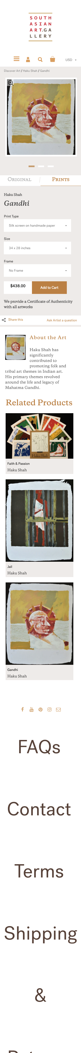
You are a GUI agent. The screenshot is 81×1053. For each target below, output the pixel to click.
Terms (39, 871)
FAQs (39, 747)
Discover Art (12, 71)
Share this (15, 320)
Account (28, 59)
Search (40, 59)
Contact (39, 809)
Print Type (29, 221)
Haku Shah (30, 71)
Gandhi (45, 71)
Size (17, 243)
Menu (16, 59)
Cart (53, 59)
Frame (13, 266)
